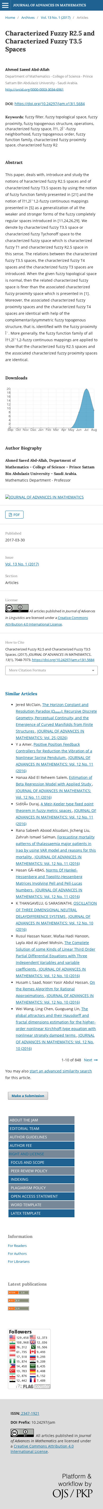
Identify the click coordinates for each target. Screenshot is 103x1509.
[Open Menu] (5, 5)
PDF (16, 514)
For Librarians (19, 1261)
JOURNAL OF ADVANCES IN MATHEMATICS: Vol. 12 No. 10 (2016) (54, 923)
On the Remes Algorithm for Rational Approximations (55, 989)
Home (10, 17)
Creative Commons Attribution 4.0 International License (42, 1449)
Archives (28, 17)
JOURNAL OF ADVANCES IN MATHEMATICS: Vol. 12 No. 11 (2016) (54, 764)
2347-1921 (29, 1413)
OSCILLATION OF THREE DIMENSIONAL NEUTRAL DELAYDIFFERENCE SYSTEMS (56, 910)
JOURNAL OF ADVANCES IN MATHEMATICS (49, 5)
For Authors (17, 1253)
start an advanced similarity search (61, 1071)
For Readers (17, 1245)
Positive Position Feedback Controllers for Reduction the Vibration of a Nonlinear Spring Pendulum (54, 751)
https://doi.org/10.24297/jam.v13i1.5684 (50, 103)
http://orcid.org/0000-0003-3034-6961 (34, 89)
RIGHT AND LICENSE (26, 1153)
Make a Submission (28, 1095)
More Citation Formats (27, 670)
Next (88, 1059)
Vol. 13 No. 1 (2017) (56, 17)
